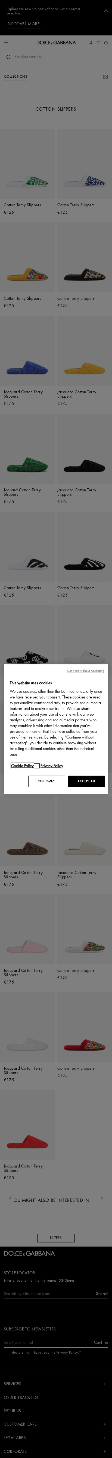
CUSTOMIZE (47, 781)
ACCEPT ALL (86, 781)
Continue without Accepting (85, 670)
